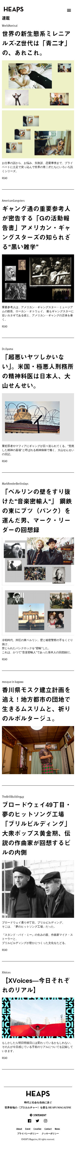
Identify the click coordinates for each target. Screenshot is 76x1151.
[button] (38, 1115)
